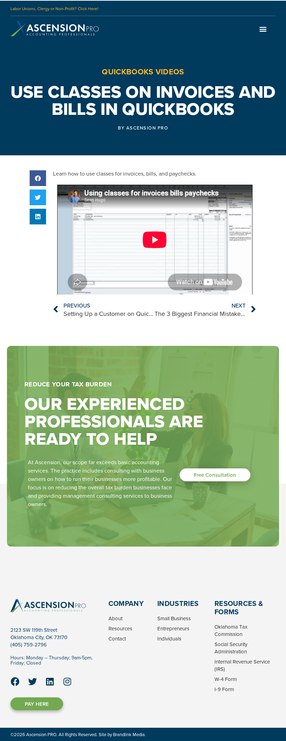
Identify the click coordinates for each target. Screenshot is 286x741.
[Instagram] (67, 681)
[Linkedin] (50, 681)
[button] (263, 29)
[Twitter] (32, 681)
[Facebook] (15, 681)
